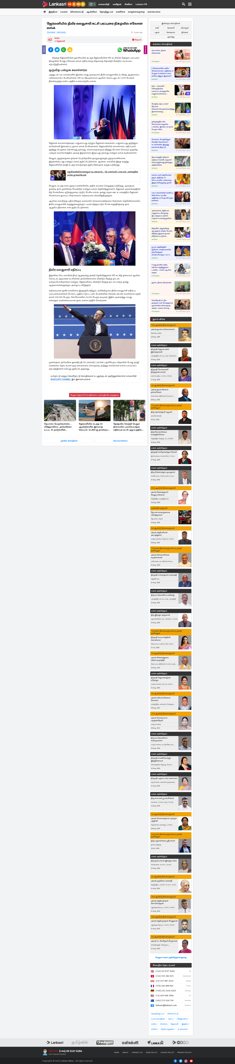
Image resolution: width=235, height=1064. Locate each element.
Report (138, 39)
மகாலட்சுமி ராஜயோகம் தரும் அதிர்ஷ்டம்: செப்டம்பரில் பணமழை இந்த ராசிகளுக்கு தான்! (161, 179)
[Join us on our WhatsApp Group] (129, 50)
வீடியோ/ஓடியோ (167, 1029)
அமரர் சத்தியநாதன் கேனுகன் (164, 921)
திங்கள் (184, 32)
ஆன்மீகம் (91, 11)
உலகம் (63, 11)
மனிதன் (117, 4)
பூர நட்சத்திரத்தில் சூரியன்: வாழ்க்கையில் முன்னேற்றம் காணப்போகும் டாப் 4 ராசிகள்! (161, 251)
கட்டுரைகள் (183, 1029)
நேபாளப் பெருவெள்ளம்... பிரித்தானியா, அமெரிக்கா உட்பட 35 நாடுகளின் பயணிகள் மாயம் (58, 427)
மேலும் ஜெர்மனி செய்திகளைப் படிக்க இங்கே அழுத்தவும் (94, 395)
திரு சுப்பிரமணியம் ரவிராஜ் (162, 595)
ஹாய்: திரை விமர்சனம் (161, 283)
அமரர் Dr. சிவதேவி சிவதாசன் (164, 941)
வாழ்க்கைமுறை (136, 11)
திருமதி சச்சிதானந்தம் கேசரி (164, 452)
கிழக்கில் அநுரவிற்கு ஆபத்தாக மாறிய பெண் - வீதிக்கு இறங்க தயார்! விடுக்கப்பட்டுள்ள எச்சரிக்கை (162, 232)
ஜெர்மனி (60, 41)
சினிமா (128, 4)
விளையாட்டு (77, 11)
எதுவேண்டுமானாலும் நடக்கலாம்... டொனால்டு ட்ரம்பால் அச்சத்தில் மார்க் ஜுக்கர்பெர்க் (102, 173)
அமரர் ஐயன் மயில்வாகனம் (163, 329)
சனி (157, 28)
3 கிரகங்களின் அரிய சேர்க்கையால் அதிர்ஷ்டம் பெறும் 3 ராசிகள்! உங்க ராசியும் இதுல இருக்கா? (162, 72)
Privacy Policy (184, 1052)
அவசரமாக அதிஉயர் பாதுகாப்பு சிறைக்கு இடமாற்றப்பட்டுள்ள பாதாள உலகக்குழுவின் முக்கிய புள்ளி (161, 215)
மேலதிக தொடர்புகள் (164, 965)
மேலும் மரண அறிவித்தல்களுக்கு (170, 957)
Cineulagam (155, 61)
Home (116, 1052)
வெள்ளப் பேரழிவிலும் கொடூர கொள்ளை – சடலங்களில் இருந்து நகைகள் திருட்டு (161, 143)
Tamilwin (154, 97)
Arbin (57, 38)
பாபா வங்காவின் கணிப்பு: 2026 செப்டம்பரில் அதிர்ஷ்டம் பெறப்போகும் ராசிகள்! (162, 197)
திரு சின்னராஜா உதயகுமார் (163, 472)
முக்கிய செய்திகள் (69, 441)
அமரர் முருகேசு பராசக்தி (161, 881)
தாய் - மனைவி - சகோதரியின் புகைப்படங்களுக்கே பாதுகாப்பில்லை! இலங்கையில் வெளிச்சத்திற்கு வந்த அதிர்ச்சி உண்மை (160, 90)
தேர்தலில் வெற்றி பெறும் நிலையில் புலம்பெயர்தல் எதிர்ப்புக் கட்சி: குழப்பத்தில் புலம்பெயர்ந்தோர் (127, 427)
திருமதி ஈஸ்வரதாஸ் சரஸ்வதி (164, 575)
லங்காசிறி (103, 4)
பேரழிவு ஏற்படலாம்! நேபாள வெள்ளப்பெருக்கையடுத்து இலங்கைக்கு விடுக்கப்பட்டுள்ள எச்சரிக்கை (162, 108)
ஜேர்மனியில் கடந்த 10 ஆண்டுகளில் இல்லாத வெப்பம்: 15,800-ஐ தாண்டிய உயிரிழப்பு (93, 427)
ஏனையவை (153, 11)
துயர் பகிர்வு (159, 319)
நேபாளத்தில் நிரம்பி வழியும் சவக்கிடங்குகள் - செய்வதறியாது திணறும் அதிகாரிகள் (162, 161)
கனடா (171, 1019)
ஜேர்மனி (174, 1024)
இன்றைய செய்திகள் (171, 23)
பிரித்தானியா (182, 1019)
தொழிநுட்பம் (106, 11)
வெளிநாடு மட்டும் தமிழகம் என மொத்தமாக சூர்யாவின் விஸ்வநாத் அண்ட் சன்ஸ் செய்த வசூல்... (162, 304)
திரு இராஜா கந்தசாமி (160, 615)
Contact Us (137, 1052)
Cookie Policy (167, 1052)
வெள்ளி (170, 28)
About (126, 1052)
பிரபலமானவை (120, 441)
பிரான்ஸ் (164, 1024)
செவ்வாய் (170, 32)
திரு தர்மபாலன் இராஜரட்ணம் (164, 861)
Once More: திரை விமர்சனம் (158, 51)
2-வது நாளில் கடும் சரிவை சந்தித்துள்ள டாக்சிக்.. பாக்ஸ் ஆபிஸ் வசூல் (161, 269)
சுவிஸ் (154, 1024)
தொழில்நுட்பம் (157, 1014)
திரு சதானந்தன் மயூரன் (161, 412)
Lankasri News (67, 1061)
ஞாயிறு (170, 37)
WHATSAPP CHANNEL (61, 379)
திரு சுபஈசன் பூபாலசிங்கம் (162, 798)
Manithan (154, 79)
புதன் (157, 32)
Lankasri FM (141, 4)
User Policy (151, 1052)
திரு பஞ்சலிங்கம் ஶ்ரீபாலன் (163, 841)
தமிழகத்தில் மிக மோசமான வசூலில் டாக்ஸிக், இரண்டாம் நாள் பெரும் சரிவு (162, 126)
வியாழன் (185, 28)
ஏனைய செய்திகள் (163, 44)
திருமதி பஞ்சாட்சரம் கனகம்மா (164, 778)
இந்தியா (53, 11)
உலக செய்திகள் (158, 1019)
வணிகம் (120, 11)
